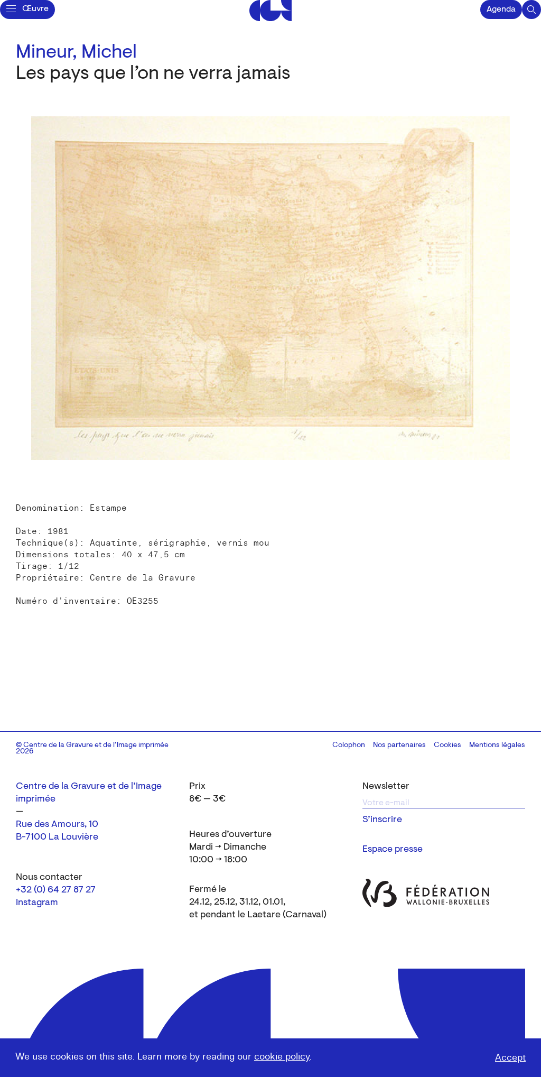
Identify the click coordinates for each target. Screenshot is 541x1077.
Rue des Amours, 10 (57, 825)
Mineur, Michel (76, 52)
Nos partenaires (399, 745)
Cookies (447, 745)
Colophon (348, 745)
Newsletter (385, 786)
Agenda (501, 9)
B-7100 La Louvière (57, 837)
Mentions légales (497, 745)
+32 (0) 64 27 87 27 (56, 890)
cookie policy (282, 1057)
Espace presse (392, 849)
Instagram (37, 903)
